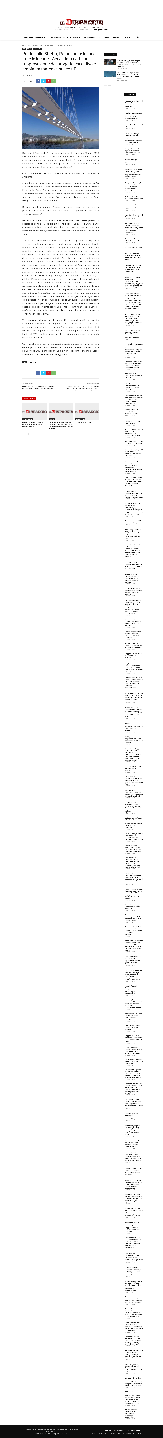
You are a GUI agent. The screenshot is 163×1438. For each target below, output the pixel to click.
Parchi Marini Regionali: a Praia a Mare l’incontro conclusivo (134, 1061)
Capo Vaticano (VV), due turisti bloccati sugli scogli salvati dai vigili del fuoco (134, 1171)
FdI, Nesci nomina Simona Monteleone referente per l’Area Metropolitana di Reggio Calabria (134, 667)
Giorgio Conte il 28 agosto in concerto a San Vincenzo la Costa (133, 150)
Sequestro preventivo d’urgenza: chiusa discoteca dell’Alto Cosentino (133, 634)
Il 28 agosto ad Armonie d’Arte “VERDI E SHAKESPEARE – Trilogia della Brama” (134, 432)
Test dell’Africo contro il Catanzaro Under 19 (134, 216)
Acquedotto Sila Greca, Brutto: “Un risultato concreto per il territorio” (133, 1016)
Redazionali (110, 54)
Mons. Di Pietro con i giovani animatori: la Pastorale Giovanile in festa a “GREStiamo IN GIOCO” (133, 1368)
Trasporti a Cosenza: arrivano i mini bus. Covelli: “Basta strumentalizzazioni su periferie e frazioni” (133, 334)
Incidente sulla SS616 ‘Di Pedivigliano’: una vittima (134, 442)
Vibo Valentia (137, 1434)
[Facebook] (38, 81)
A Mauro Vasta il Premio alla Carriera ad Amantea (134, 198)
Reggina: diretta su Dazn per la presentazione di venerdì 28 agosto (132, 1116)
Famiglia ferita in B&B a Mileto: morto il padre (133, 522)
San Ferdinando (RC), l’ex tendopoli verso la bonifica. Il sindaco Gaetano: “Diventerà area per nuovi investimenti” (133, 1242)
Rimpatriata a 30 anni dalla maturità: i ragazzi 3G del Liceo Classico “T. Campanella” (134, 268)
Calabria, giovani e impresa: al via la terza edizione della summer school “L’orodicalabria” (133, 1299)
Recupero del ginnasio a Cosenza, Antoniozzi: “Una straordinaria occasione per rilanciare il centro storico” (134, 1354)
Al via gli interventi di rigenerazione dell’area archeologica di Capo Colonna (133, 591)
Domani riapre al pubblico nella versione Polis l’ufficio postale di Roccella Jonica (133, 565)
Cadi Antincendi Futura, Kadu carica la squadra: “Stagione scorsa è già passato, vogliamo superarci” (133, 481)
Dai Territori (32, 362)
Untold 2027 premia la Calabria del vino (133, 422)
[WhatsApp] (53, 81)
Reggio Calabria (37, 48)
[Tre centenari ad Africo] (87, 411)
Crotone (128, 1434)
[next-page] (27, 434)
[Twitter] (43, 81)
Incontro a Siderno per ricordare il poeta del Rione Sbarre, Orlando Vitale (133, 256)
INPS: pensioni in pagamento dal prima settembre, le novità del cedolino (134, 739)
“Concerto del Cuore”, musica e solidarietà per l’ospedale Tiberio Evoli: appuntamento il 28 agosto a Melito (134, 1198)
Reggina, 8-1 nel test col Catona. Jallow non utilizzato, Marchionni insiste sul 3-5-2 (134, 104)
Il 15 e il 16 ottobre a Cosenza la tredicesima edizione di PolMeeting (133, 645)
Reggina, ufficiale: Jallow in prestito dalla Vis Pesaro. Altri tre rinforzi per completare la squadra (134, 930)
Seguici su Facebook (133, 1430)
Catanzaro (113, 1434)
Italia (29, 45)
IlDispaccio (93, 1434)
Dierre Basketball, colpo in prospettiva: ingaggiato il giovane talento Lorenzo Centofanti (134, 960)
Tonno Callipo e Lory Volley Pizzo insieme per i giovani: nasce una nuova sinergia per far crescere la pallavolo (134, 1212)
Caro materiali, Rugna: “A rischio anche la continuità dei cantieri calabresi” (134, 452)
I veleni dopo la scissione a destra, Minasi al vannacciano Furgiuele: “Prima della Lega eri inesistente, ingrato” (133, 807)
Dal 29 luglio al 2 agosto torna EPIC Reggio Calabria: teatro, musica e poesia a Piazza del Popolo (128, 75)
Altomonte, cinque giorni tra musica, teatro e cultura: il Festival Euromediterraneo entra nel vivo (134, 1103)
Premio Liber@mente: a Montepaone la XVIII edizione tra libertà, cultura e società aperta (134, 836)
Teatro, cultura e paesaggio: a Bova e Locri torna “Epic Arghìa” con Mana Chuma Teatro (134, 848)
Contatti (108, 1430)
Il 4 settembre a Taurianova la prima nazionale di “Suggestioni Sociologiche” (132, 1413)
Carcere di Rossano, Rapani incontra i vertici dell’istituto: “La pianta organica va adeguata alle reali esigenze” (133, 1340)
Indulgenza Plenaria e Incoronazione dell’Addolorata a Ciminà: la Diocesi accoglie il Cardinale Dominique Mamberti (134, 533)
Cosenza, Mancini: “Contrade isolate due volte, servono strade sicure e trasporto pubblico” (133, 1271)
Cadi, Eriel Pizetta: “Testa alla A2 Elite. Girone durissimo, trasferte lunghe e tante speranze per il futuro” (134, 1257)
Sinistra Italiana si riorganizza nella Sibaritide (131, 161)
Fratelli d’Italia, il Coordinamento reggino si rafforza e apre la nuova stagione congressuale (134, 989)
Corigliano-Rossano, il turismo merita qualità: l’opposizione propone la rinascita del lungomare (133, 186)
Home (24, 45)
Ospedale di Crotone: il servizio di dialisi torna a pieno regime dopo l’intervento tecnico (133, 364)
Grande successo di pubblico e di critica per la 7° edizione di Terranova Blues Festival (134, 494)
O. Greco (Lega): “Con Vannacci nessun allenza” (133, 768)
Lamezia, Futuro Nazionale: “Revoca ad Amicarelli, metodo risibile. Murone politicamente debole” (133, 1003)
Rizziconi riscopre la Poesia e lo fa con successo (132, 1027)
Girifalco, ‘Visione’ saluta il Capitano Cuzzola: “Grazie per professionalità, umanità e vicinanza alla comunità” (134, 822)
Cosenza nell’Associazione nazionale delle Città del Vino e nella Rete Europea (134, 726)
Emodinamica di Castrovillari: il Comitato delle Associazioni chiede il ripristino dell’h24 (133, 578)
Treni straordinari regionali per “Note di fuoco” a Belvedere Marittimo (133, 622)
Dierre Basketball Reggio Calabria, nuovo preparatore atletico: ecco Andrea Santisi (133, 1050)
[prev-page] (23, 434)
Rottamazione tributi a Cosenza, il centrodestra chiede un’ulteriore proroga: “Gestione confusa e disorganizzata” (134, 682)
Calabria (29, 48)
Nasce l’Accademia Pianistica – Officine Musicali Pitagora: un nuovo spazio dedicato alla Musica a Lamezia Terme (133, 1157)
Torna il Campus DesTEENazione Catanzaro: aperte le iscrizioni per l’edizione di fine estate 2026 (133, 1312)
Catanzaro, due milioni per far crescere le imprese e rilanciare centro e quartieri (133, 1143)
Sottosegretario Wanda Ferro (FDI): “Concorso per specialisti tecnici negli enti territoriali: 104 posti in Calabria (134, 173)
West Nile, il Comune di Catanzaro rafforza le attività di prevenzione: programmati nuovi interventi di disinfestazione (133, 1285)
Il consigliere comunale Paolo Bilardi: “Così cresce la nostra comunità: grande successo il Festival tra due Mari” (133, 319)
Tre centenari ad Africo (83, 422)
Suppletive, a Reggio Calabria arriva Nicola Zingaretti (132, 906)
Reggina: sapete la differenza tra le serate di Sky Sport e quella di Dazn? (133, 1038)
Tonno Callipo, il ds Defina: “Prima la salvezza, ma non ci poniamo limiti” (132, 412)
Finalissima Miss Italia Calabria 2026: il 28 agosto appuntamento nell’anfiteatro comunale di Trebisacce (134, 1326)
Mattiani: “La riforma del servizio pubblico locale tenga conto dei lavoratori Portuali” (32, 424)
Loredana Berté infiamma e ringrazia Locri (132, 207)
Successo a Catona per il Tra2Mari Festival (133, 240)
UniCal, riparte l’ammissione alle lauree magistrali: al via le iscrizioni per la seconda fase (134, 780)
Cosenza (121, 1434)
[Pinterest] (48, 81)
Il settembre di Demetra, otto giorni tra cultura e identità (134, 375)
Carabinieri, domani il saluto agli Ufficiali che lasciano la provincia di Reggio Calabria (133, 917)
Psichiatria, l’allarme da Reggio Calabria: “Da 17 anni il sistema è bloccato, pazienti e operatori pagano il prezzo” (133, 1088)
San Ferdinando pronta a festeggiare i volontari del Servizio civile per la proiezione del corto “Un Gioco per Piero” (134, 399)
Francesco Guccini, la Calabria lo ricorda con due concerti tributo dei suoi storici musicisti (134, 793)
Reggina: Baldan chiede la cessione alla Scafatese (134, 655)
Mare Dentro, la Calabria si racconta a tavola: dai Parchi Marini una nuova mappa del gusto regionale (134, 697)
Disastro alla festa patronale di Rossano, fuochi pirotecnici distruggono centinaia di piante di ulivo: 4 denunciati (134, 878)
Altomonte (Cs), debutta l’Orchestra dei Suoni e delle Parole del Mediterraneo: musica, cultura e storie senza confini (134, 945)
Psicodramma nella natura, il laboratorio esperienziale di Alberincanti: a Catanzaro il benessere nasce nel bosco (133, 466)
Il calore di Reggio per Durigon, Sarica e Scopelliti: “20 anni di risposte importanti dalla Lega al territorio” (129, 63)
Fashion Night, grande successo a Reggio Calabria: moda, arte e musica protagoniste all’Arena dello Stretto (133, 1073)
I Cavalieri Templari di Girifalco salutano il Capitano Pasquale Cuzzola (133, 386)
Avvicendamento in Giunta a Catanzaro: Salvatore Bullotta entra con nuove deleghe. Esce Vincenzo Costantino (134, 227)
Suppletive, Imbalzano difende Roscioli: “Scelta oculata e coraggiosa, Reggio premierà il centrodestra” (134, 1184)
